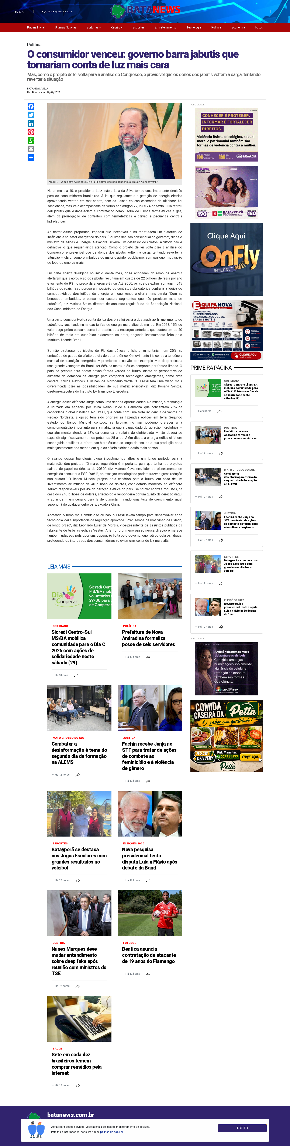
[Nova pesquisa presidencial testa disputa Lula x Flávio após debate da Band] (150, 814)
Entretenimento (165, 27)
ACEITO (242, 1128)
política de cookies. (112, 1131)
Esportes (139, 27)
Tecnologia (194, 27)
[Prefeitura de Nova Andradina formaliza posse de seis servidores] (150, 596)
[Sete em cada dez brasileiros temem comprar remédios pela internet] (79, 1019)
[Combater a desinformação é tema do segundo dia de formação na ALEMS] (79, 708)
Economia (238, 27)
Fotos (259, 27)
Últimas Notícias (65, 27)
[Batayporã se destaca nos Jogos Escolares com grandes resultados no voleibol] (79, 814)
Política (216, 27)
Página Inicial (36, 27)
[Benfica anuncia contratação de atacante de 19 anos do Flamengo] (150, 913)
